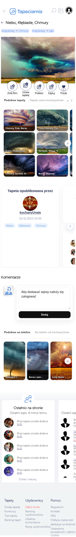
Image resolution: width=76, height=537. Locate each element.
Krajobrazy (8, 31)
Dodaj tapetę (12, 507)
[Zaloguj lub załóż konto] (69, 10)
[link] (19, 424)
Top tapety (10, 515)
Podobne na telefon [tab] (17, 332)
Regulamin (57, 507)
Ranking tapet (12, 520)
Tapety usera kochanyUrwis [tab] (47, 100)
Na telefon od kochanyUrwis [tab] (52, 332)
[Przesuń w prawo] (70, 226)
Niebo (9, 225)
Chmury (23, 31)
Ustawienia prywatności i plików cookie (63, 532)
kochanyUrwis (30, 212)
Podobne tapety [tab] (14, 100)
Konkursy (10, 511)
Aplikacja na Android (63, 524)
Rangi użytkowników (37, 526)
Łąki (51, 31)
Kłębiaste (24, 225)
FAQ (53, 515)
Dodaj (44, 314)
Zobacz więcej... (28, 479)
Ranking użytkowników (34, 513)
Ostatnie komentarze (32, 520)
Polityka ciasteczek (62, 520)
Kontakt (55, 511)
